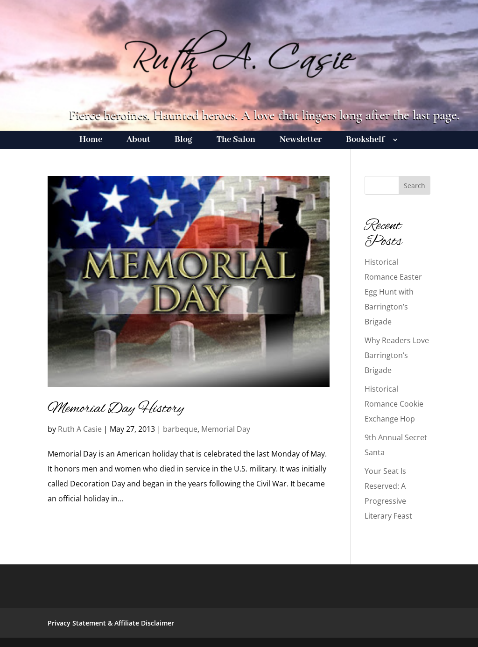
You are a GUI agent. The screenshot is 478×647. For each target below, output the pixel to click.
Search (414, 185)
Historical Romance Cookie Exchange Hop (394, 404)
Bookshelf (365, 140)
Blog (183, 140)
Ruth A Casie (80, 429)
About (138, 140)
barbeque (180, 429)
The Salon (236, 140)
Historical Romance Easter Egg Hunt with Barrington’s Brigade (393, 292)
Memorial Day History (116, 409)
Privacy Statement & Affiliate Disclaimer (111, 623)
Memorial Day (225, 429)
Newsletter (301, 140)
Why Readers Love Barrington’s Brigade (397, 355)
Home (90, 140)
